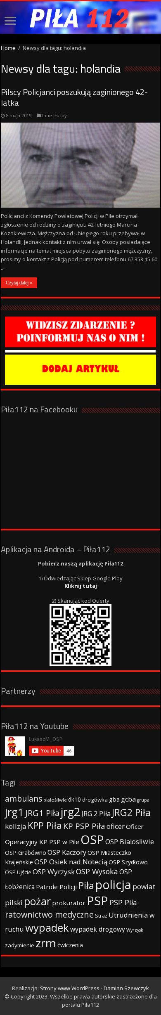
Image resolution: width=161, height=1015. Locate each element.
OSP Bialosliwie (129, 841)
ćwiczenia (70, 945)
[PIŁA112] (80, 17)
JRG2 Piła (131, 812)
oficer (116, 826)
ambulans (23, 798)
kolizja (15, 826)
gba (114, 799)
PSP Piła (123, 902)
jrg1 (14, 812)
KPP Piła (45, 825)
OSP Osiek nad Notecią (70, 861)
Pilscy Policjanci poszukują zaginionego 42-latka (74, 97)
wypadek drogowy (97, 929)
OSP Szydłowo (128, 862)
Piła (86, 885)
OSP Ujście (18, 872)
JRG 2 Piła (96, 813)
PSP (97, 900)
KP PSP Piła (84, 826)
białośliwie (55, 800)
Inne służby (54, 115)
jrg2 (70, 811)
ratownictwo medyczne (49, 914)
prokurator (68, 903)
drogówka (95, 799)
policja (113, 884)
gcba (128, 799)
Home (8, 48)
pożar (37, 901)
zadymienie (19, 945)
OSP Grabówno (25, 852)
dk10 (74, 799)
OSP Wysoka (97, 871)
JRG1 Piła (42, 813)
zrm (46, 943)
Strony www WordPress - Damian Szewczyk (94, 988)
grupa (143, 800)
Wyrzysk (134, 930)
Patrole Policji (56, 887)
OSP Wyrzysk (54, 871)
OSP (92, 839)
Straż (101, 915)
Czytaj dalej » (19, 283)
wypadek (47, 927)
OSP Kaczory (66, 852)
